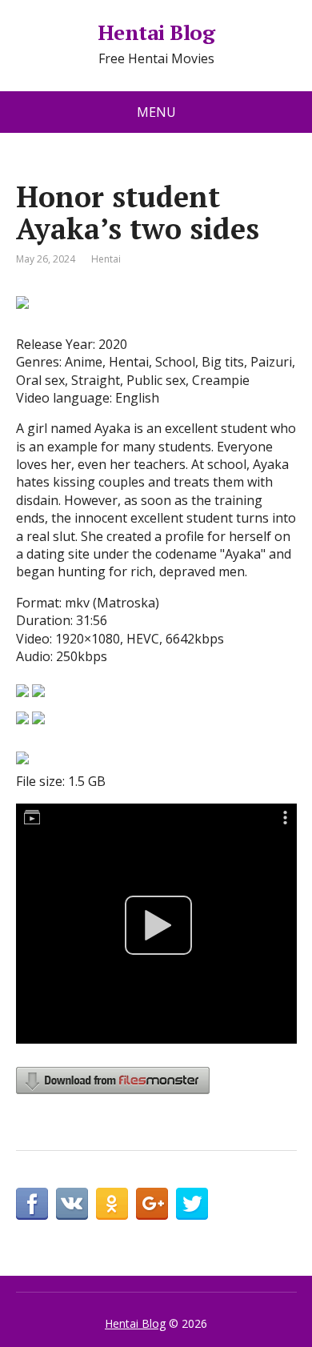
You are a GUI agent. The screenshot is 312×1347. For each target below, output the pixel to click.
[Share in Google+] (152, 1204)
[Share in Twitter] (192, 1204)
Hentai (106, 259)
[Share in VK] (72, 1204)
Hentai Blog (156, 33)
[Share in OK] (112, 1204)
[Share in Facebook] (32, 1204)
